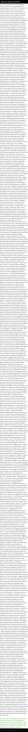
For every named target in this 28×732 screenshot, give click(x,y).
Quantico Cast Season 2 (16, 727)
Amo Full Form (8, 720)
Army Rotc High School (11, 724)
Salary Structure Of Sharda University (9, 725)
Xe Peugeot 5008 (21, 724)
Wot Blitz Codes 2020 (5, 718)
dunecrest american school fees (10, 2)
